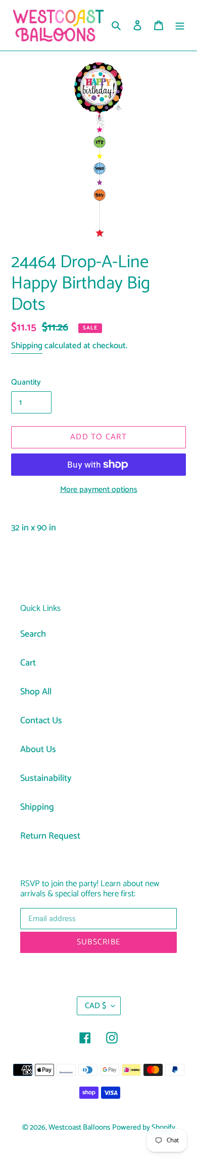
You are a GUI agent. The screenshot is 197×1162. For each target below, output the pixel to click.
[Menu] (179, 25)
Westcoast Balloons (79, 1128)
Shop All (36, 691)
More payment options (98, 490)
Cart (28, 663)
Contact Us (41, 720)
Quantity (26, 383)
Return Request (50, 836)
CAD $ (95, 1006)
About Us (38, 749)
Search (33, 634)
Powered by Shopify (143, 1128)
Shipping (26, 346)
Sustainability (46, 778)
